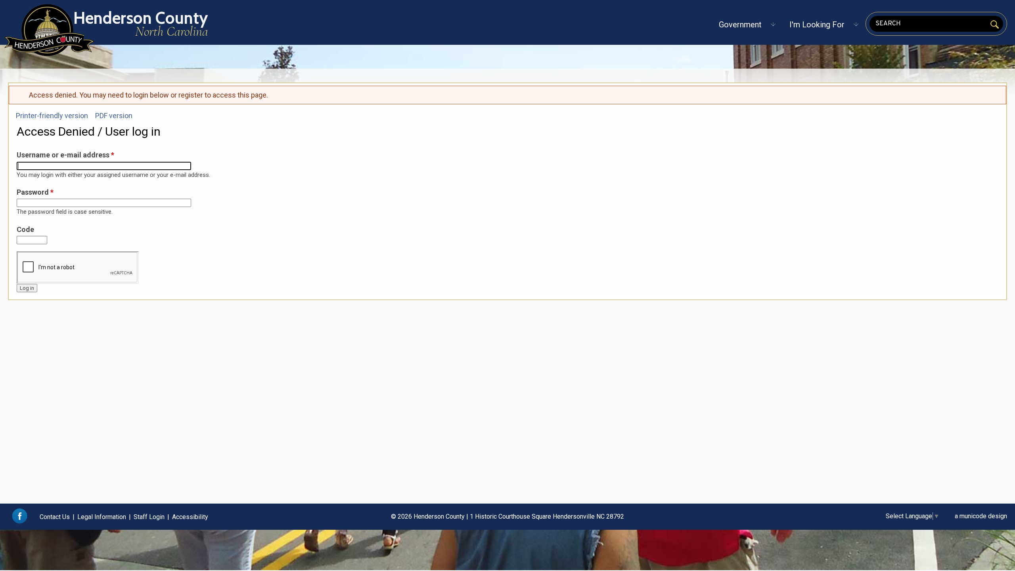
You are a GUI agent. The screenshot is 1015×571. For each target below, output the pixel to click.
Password (35, 192)
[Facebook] (19, 521)
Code (25, 229)
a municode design (981, 516)
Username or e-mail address (65, 155)
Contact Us (55, 517)
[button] (740, 24)
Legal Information (101, 517)
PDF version (113, 115)
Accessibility (190, 517)
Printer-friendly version (52, 115)
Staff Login (149, 517)
